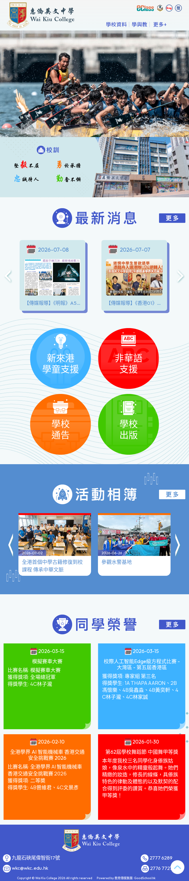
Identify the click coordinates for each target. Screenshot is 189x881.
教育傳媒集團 (124, 878)
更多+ (160, 24)
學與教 (140, 24)
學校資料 (116, 24)
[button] (11, 545)
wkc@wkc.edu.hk (30, 868)
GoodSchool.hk (145, 878)
